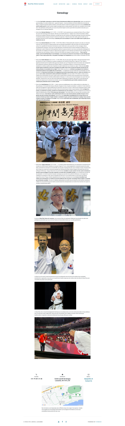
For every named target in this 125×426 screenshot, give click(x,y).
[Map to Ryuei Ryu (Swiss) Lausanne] (62, 395)
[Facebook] (62, 422)
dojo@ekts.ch (88, 379)
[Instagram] (66, 422)
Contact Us (88, 381)
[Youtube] (58, 422)
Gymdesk (99, 421)
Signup (97, 3)
